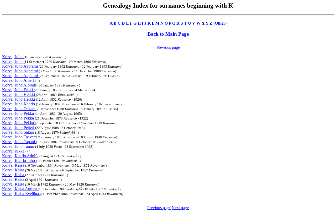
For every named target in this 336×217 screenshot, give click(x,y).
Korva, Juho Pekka (18, 113)
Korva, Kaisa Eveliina (21, 193)
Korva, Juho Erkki (18, 90)
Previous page (168, 47)
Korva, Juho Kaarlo (19, 104)
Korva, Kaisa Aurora (20, 189)
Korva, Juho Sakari (18, 132)
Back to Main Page (168, 34)
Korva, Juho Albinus (20, 85)
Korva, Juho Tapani (19, 141)
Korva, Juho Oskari (19, 108)
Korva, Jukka (13, 151)
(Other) (220, 23)
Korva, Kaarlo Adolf (20, 156)
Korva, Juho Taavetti (20, 137)
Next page (180, 207)
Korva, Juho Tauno (18, 146)
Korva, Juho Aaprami (20, 66)
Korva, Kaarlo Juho (19, 160)
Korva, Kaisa (13, 165)
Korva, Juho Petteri (18, 127)
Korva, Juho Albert (18, 80)
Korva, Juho (13, 57)
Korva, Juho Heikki (19, 94)
